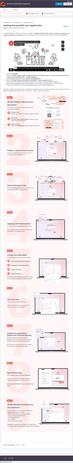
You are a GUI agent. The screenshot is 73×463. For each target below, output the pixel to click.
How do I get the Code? (45, 80)
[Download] (33, 237)
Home (4, 10)
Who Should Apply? (58, 83)
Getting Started (17, 22)
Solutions (15, 10)
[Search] (4, 14)
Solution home (7, 22)
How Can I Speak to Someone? (42, 91)
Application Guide (28, 22)
